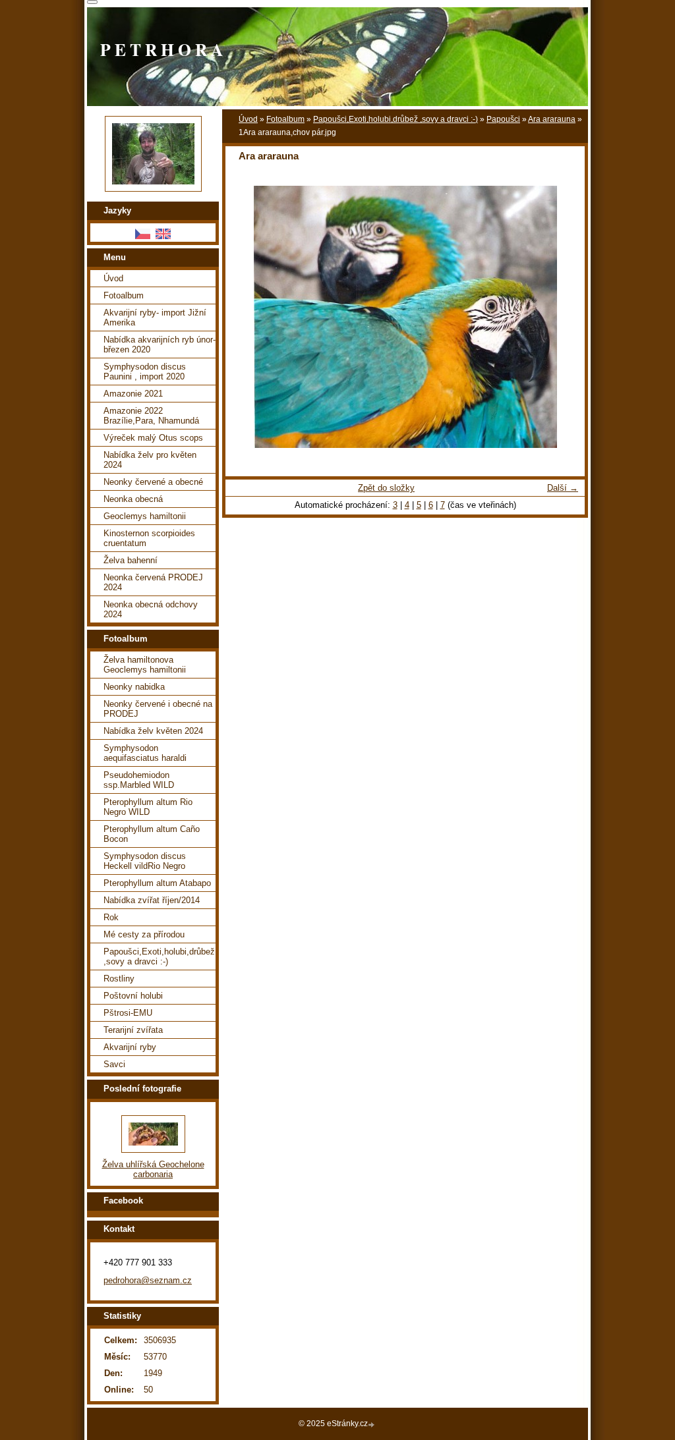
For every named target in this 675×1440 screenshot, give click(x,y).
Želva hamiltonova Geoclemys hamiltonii (144, 665)
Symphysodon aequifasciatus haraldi (145, 753)
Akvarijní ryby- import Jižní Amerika (154, 317)
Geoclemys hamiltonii (144, 516)
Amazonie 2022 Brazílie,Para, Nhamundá (151, 416)
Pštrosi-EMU (127, 1013)
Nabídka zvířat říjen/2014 (151, 900)
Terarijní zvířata (133, 1030)
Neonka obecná (133, 499)
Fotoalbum (285, 119)
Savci (114, 1064)
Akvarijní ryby (129, 1047)
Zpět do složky (386, 488)
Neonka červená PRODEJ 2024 (153, 582)
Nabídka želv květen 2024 (153, 731)
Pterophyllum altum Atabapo (157, 883)
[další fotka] (563, 317)
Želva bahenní (130, 560)
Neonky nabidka (134, 687)
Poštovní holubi (133, 996)
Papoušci (503, 119)
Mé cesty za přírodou (144, 934)
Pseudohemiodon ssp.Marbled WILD (138, 780)
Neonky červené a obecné (153, 482)
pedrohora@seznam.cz (147, 1280)
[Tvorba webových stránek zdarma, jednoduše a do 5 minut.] (372, 1424)
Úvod (248, 119)
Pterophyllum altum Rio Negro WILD (147, 807)
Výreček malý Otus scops (153, 438)
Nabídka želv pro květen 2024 (149, 460)
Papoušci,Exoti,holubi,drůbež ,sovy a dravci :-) (395, 119)
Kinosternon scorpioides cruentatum (149, 538)
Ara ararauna (551, 119)
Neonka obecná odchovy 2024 (150, 609)
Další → (562, 488)
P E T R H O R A (161, 49)
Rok (111, 917)
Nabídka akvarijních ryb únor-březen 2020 (159, 344)
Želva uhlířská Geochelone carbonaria (153, 1169)
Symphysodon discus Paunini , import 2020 (144, 371)
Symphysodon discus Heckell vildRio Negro (144, 861)
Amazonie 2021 (133, 394)
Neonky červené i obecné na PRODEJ (157, 709)
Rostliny (118, 978)
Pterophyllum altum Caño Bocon (151, 834)
